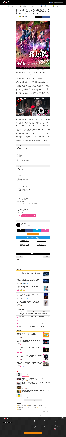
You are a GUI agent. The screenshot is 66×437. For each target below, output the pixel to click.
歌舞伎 (19, 405)
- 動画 (44, 420)
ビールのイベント (42, 405)
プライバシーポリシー (57, 426)
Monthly (44, 311)
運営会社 (55, 420)
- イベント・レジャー (36, 422)
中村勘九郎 (19, 409)
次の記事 (46, 256)
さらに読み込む (33, 400)
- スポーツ (35, 427)
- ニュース (45, 421)
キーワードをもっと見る (45, 411)
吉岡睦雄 (28, 264)
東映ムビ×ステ (44, 264)
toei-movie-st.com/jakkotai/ (24, 208)
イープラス (17, 413)
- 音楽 (34, 420)
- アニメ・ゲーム (36, 425)
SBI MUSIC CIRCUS (21, 407)
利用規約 (55, 425)
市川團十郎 (24, 405)
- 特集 (44, 426)
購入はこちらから (29, 215)
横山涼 (39, 264)
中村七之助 (46, 407)
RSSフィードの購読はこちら (33, 233)
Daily (21, 311)
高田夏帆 (19, 266)
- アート (35, 426)
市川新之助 (29, 405)
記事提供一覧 (55, 421)
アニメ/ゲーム (40, 407)
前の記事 (19, 256)
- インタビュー (45, 422)
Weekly (33, 311)
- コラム (45, 425)
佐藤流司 (19, 264)
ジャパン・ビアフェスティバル (31, 407)
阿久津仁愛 (34, 264)
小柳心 (24, 264)
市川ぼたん (35, 405)
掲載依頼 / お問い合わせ (57, 422)
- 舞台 (34, 421)
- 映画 (34, 428)
